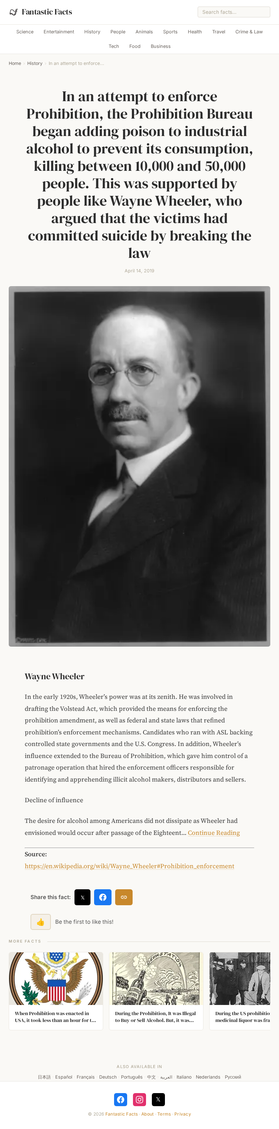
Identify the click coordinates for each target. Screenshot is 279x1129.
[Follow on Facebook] (120, 1099)
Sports (170, 31)
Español (63, 1077)
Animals (144, 31)
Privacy (182, 1114)
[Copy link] (124, 897)
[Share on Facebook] (103, 897)
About (147, 1114)
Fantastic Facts (121, 1114)
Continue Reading (214, 832)
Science (24, 31)
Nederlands (208, 1077)
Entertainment (59, 31)
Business (161, 46)
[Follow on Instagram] (139, 1099)
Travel (218, 31)
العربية (166, 1077)
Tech (114, 46)
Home (15, 63)
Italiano (184, 1077)
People (117, 31)
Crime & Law (249, 31)
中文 (151, 1077)
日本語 (44, 1077)
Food (135, 46)
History (92, 31)
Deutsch (108, 1077)
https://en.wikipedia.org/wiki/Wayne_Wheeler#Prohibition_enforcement (129, 866)
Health (195, 31)
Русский (233, 1077)
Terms (164, 1114)
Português (132, 1077)
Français (86, 1077)
